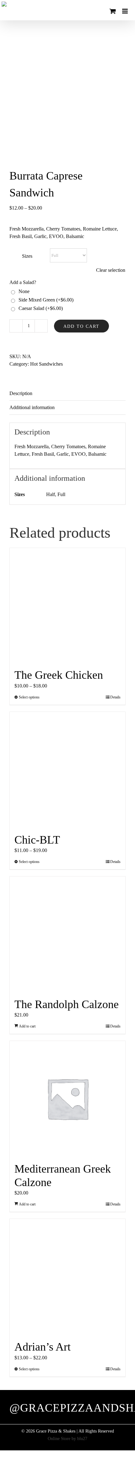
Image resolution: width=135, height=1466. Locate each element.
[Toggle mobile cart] (113, 11)
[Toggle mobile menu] (125, 11)
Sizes (27, 256)
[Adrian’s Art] (67, 1276)
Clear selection (110, 270)
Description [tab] (20, 393)
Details (115, 697)
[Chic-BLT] (67, 769)
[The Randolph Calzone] (67, 934)
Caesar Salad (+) (39, 308)
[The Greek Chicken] (67, 605)
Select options (29, 697)
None (23, 291)
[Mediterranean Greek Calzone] (67, 1098)
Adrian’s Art (42, 1347)
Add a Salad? (22, 282)
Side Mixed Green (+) (44, 299)
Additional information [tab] (32, 407)
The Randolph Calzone (66, 1004)
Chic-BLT (37, 840)
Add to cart (81, 326)
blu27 (82, 1438)
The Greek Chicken (58, 675)
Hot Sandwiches (46, 364)
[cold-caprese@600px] (67, 94)
